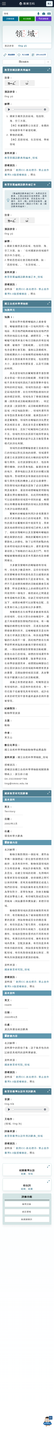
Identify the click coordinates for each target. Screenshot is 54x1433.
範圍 (23, 1174)
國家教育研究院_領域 (17, 969)
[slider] (27, 109)
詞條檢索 (10, 19)
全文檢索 (27, 19)
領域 (30, 1174)
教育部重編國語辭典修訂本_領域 (24, 277)
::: (1, 8)
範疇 (23, 1189)
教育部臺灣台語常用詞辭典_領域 (24, 1136)
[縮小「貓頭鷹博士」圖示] (50, 1418)
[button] (38, 13)
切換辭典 (25, 62)
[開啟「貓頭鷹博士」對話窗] (47, 1421)
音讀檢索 (44, 19)
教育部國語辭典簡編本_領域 (21, 158)
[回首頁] (27, 3)
